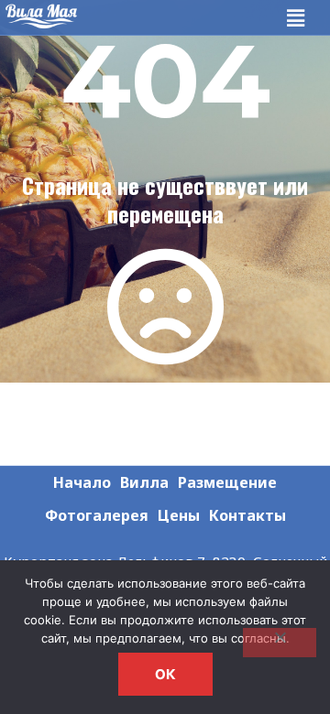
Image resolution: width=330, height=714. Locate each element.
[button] (296, 17)
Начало (82, 482)
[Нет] (279, 642)
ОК (165, 674)
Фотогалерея (96, 515)
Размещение (227, 482)
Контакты (247, 515)
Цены (179, 515)
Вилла (144, 482)
